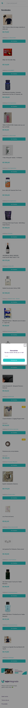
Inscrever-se (14, 360)
